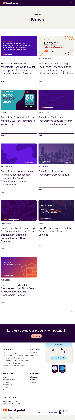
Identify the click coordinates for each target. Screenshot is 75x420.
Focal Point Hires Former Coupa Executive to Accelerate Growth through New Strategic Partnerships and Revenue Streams (18, 234)
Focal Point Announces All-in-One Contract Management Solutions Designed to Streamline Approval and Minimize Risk (17, 177)
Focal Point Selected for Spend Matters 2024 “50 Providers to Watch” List (18, 120)
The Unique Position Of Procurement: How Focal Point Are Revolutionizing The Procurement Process (17, 289)
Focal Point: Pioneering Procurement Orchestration (54, 172)
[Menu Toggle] (71, 3)
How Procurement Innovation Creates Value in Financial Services (55, 231)
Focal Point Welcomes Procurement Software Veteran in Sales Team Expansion (55, 120)
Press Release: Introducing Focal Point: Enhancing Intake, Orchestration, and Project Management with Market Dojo (56, 68)
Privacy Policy (41, 412)
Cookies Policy (52, 412)
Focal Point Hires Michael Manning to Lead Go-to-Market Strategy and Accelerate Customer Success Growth (18, 68)
